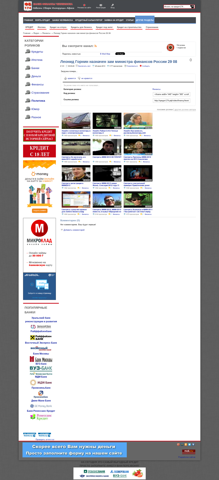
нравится (72, 78)
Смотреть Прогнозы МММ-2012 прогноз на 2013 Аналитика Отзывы (137, 159)
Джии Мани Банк (41, 400)
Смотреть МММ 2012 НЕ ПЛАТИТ (107, 157)
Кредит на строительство (129, 27)
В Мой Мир (105, 53)
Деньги (36, 76)
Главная (26, 33)
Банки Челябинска (62, 20)
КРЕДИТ (29, 27)
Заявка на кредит (114, 20)
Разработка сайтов (186, 457)
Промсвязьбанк (41, 387)
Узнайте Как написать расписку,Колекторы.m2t (135, 131)
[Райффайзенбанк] (41, 340)
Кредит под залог (104, 27)
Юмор (35, 109)
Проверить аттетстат (45, 439)
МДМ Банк (41, 376)
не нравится (86, 78)
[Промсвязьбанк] (41, 398)
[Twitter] (189, 444)
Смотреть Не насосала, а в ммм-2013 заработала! (74, 158)
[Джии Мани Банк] (41, 408)
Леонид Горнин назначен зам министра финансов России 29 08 (82, 33)
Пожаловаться (132, 66)
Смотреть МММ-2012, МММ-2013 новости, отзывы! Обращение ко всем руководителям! (107, 211)
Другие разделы (145, 20)
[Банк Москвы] (41, 361)
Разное (36, 117)
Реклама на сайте (84, 7)
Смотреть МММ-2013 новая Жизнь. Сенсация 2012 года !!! (106, 184)
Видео (36, 33)
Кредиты (37, 51)
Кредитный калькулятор (88, 20)
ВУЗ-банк (41, 363)
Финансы (46, 33)
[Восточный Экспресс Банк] (41, 351)
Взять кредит (42, 20)
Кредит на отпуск (58, 27)
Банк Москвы (41, 353)
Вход (112, 7)
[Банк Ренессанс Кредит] (41, 420)
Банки (35, 68)
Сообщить (146, 66)
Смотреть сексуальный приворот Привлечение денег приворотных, (137, 185)
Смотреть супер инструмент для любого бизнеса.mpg (74, 210)
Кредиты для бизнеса (81, 27)
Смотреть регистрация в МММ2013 (72, 184)
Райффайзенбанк (41, 331)
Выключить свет (84, 66)
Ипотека (42, 27)
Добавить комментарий (74, 229)
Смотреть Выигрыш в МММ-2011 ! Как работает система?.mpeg (138, 210)
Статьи (129, 20)
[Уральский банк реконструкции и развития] (41, 328)
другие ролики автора (185, 109)
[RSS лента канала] (95, 46)
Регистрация (101, 7)
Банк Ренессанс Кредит (41, 410)
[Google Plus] (178, 444)
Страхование (152, 27)
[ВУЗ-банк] (41, 374)
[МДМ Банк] (41, 385)
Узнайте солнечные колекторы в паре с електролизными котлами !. (76, 132)
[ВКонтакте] (193, 444)
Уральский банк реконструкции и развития (41, 319)
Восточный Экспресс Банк (41, 342)
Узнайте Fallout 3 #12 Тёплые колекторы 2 (105, 131)
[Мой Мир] (182, 444)
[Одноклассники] (185, 444)
